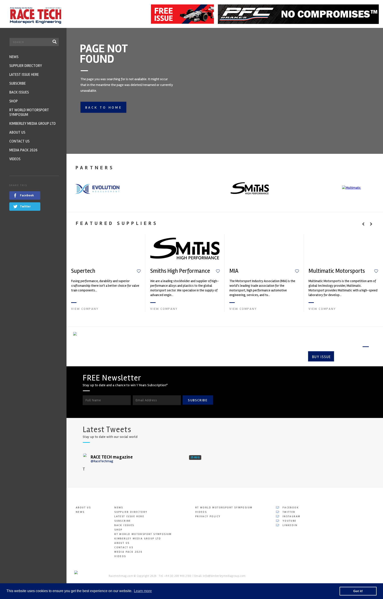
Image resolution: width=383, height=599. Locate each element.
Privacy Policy (208, 516)
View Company (85, 309)
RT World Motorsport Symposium (143, 534)
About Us (83, 507)
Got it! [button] (358, 591)
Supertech (83, 271)
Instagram (290, 516)
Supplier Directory (130, 512)
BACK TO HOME (103, 107)
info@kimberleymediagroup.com (224, 576)
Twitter (288, 512)
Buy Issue (321, 357)
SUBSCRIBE (197, 400)
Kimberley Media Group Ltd (137, 538)
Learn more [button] (143, 591)
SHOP (118, 529)
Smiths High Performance (180, 271)
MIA (233, 271)
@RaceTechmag (102, 461)
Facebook (290, 507)
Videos (120, 556)
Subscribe (353, 357)
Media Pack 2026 (128, 552)
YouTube (288, 521)
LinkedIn (289, 525)
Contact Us (123, 547)
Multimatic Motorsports (337, 271)
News (80, 512)
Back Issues (124, 525)
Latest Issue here (129, 516)
